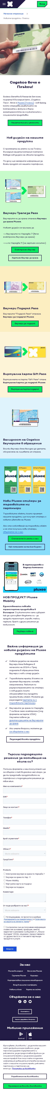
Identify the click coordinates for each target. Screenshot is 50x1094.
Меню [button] (3, 4)
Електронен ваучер (25, 250)
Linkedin (25, 1001)
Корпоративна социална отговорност (25, 980)
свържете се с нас (13, 532)
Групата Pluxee (19, 976)
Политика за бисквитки (24, 1068)
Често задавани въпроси (25, 1019)
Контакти (25, 1012)
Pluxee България (15, 971)
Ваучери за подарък (25, 323)
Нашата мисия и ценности (25, 123)
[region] (25, 1067)
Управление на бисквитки (25, 1076)
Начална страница (13, 14)
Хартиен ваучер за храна (25, 258)
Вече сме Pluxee (34, 971)
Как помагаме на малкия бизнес (25, 547)
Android (21, 1038)
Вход (42, 4)
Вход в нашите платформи (25, 985)
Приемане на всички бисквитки (25, 1086)
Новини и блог (15, 989)
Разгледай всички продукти (25, 739)
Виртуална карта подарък (25, 389)
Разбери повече (25, 631)
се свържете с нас (19, 731)
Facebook (19, 1001)
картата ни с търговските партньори (23, 701)
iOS (30, 1038)
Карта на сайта (33, 989)
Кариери (34, 976)
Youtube (30, 1001)
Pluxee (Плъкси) (25, 103)
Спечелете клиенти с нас (25, 538)
